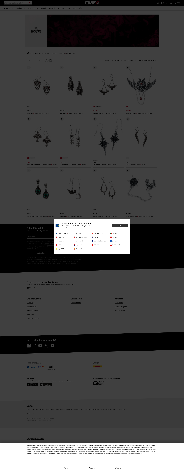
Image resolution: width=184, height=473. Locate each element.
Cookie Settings (98, 453)
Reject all (92, 468)
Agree (66, 468)
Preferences (118, 468)
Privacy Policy (138, 453)
